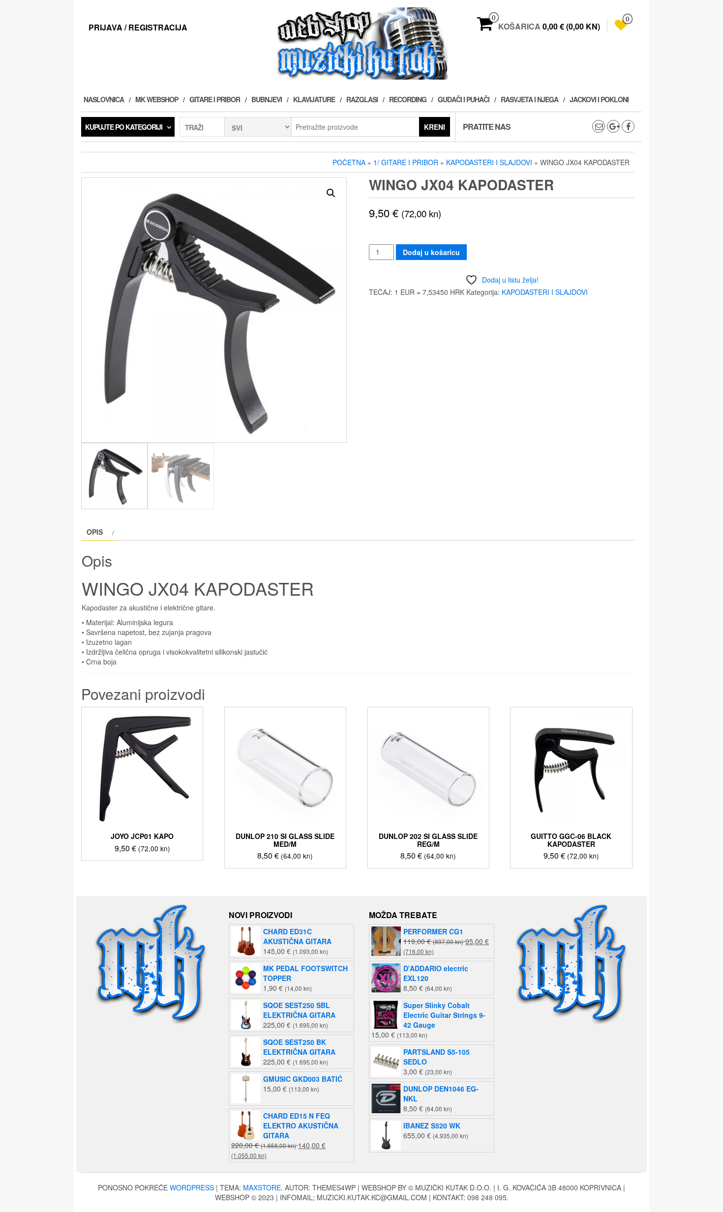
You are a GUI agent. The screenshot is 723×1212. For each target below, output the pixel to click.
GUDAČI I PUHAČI (463, 99)
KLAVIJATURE (314, 99)
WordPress (192, 1187)
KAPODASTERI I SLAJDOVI (489, 162)
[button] (331, 193)
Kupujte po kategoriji (123, 127)
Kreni (434, 127)
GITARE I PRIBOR (214, 99)
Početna (348, 162)
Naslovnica (104, 99)
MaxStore (262, 1187)
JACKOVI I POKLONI (599, 99)
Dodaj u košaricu (431, 252)
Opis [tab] (95, 532)
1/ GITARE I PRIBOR (405, 162)
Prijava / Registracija (138, 27)
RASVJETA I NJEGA (529, 99)
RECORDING (407, 99)
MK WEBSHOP (156, 99)
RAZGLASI (362, 99)
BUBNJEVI (266, 99)
